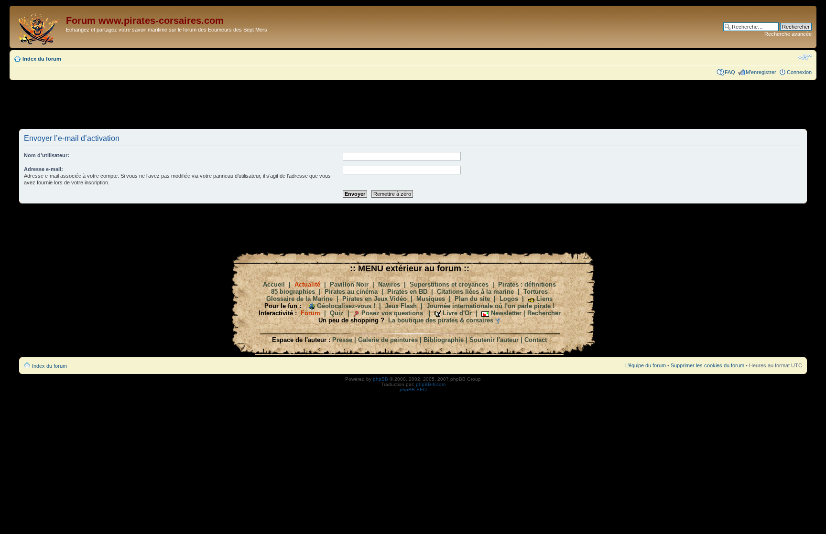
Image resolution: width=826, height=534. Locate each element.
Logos (509, 298)
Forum (310, 313)
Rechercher (544, 313)
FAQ (730, 72)
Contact (535, 339)
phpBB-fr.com (431, 384)
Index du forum (41, 59)
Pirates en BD (407, 291)
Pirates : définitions (527, 284)
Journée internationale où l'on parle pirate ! (490, 306)
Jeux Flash (401, 306)
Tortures (535, 291)
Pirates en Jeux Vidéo (374, 298)
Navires (389, 284)
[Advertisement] (413, 104)
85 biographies (293, 291)
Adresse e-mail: (43, 169)
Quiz (337, 313)
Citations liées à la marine (475, 291)
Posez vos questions (392, 313)
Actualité (307, 284)
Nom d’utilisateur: (46, 155)
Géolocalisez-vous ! (346, 306)
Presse (342, 339)
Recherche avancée (788, 34)
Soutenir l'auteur (494, 339)
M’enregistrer (761, 72)
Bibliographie (444, 339)
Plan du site (472, 298)
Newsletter (506, 313)
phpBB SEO (413, 389)
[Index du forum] (39, 27)
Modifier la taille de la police (805, 57)
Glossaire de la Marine (299, 298)
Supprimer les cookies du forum (707, 365)
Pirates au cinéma (351, 291)
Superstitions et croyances (449, 284)
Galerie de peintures (388, 339)
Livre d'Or (457, 313)
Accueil (274, 284)
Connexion (799, 72)
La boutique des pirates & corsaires (440, 320)
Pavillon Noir (349, 284)
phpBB (380, 379)
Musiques (430, 298)
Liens (544, 298)
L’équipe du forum (645, 365)
